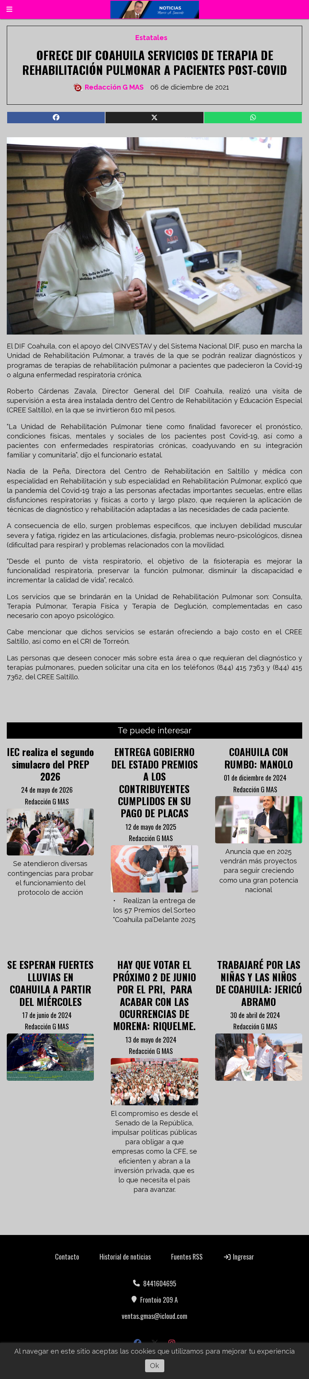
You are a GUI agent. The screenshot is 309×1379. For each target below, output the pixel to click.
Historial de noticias (125, 1256)
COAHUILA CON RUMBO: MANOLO (258, 757)
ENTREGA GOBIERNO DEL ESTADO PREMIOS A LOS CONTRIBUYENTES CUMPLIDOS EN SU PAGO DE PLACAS (154, 782)
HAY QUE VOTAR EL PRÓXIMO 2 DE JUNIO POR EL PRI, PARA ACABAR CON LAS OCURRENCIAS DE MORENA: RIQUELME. (154, 995)
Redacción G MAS (114, 87)
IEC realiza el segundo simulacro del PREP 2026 (50, 763)
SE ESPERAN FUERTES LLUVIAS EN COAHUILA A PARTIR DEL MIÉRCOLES (50, 982)
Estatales (151, 38)
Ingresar (242, 1256)
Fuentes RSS (187, 1256)
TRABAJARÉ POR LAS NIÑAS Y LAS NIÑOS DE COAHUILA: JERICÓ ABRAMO (259, 982)
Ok (154, 1366)
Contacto (67, 1256)
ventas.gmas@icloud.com (154, 1316)
